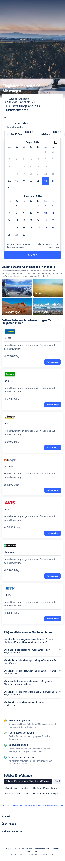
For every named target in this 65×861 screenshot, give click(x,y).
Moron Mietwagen (55, 805)
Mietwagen (17, 805)
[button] (57, 3)
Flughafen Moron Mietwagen (46, 788)
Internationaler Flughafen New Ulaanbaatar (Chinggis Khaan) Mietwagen (18, 788)
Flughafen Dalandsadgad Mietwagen (18, 793)
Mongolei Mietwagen (34, 805)
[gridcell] (45, 181)
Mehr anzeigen (52, 362)
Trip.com (6, 805)
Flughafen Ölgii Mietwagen (45, 793)
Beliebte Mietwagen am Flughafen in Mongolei (28, 781)
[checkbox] (45, 151)
